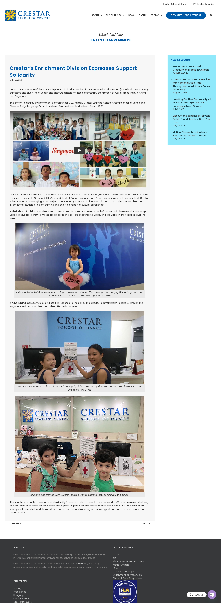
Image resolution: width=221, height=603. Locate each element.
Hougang (18, 595)
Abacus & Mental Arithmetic (129, 561)
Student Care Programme (127, 578)
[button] (211, 15)
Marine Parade (21, 598)
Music (116, 568)
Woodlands (19, 591)
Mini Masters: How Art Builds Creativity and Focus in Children (191, 68)
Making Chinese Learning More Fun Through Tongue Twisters (190, 134)
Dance (116, 554)
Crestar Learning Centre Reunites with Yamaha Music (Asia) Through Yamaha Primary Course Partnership (192, 84)
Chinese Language (123, 571)
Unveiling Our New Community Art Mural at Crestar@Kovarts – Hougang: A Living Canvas (192, 103)
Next (145, 523)
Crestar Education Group (73, 563)
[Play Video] (79, 150)
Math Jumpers (121, 564)
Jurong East (20, 588)
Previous (16, 523)
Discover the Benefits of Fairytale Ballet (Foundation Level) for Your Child (192, 119)
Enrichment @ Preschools (127, 575)
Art (114, 558)
